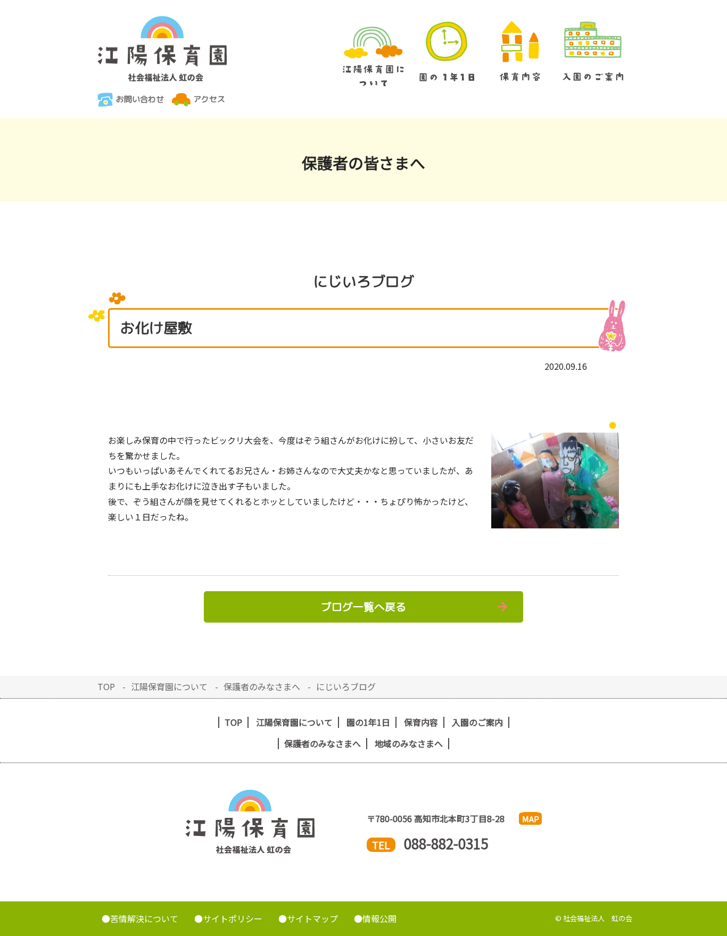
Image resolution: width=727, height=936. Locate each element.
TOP (106, 686)
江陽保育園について (373, 57)
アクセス (209, 99)
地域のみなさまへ (409, 743)
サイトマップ (312, 918)
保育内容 (520, 51)
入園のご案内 (593, 51)
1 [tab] (612, 424)
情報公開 (379, 918)
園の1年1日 (447, 51)
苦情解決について (144, 918)
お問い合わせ (140, 99)
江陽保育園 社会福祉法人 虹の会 (162, 48)
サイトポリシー (232, 918)
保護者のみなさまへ (262, 686)
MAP (530, 818)
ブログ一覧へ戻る (363, 606)
